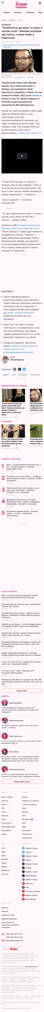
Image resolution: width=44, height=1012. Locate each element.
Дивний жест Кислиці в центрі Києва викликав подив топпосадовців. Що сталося (20, 634)
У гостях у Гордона (29, 804)
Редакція (4, 911)
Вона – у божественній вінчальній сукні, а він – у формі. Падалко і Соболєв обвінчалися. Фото (23, 467)
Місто (3, 843)
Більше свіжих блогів (22, 782)
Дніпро (4, 867)
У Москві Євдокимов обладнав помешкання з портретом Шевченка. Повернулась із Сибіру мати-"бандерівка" (20, 710)
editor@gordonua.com (14, 940)
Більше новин (22, 691)
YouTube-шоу (27, 834)
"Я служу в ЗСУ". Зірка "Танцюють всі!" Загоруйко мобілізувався (18, 672)
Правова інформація (9, 919)
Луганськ (4, 874)
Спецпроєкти (27, 838)
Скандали (30, 12)
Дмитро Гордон (32, 848)
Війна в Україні (7, 797)
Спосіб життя (6, 823)
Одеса (3, 855)
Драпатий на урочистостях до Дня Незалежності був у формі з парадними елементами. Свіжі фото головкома (23, 502)
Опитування (26, 830)
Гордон (4, 20)
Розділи (25, 792)
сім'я (13, 375)
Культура (4, 815)
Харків (3, 863)
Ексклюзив (26, 819)
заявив (35, 95)
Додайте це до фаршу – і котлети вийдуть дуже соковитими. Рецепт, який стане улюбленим (21, 625)
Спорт (3, 812)
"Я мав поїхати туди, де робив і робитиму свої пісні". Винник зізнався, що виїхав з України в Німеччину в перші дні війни (13, 409)
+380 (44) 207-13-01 (13, 934)
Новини (6, 12)
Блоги (5, 696)
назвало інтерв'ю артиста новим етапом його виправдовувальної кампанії (20, 349)
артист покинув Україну (19, 312)
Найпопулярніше (11, 459)
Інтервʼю (17, 12)
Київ (3, 848)
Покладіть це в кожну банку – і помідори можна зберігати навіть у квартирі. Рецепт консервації (24, 478)
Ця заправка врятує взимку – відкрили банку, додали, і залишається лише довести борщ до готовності (20, 615)
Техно (3, 819)
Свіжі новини (9, 591)
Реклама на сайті (7, 915)
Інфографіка (6, 830)
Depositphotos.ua (31, 966)
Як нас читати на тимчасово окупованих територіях (10, 925)
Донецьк (4, 859)
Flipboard (29, 883)
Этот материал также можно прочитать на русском (22, 46)
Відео (24, 827)
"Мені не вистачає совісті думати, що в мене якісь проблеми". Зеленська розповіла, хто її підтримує (22, 490)
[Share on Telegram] (24, 369)
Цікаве (4, 834)
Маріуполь (5, 870)
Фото (24, 823)
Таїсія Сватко (35, 375)
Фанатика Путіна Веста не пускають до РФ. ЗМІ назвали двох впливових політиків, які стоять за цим (21, 682)
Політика (4, 801)
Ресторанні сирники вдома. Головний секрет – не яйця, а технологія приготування (22, 513)
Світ (3, 808)
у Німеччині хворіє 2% (29, 133)
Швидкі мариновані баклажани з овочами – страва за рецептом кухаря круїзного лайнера (21, 654)
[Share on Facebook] (14, 369)
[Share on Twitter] (19, 369)
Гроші (3, 804)
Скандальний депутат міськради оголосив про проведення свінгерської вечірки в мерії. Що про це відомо (21, 644)
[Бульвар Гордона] (21, 5)
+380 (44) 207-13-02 (14, 937)
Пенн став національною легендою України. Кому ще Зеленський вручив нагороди (12, 442)
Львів (3, 852)
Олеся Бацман (31, 876)
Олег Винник (23, 375)
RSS (27, 887)
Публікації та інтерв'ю (30, 801)
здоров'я (6, 375)
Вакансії (4, 908)
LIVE (23, 815)
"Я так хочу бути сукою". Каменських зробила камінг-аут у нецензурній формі (20, 663)
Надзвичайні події (8, 827)
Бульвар (12, 20)
